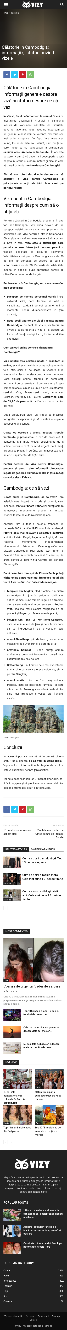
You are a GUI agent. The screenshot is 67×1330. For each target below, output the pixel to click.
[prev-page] (5, 908)
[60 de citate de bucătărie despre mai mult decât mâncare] (12, 1048)
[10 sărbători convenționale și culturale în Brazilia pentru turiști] (17, 1079)
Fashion (15, 12)
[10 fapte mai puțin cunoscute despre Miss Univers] (49, 1079)
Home (5, 12)
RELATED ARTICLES (16, 849)
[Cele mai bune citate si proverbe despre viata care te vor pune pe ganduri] (12, 1032)
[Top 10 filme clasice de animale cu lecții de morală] (49, 1115)
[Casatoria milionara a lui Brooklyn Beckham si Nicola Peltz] (12, 1248)
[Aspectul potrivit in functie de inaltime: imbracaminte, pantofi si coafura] (12, 1231)
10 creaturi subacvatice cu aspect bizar (18, 832)
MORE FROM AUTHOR (43, 849)
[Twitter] (14, 74)
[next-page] (11, 908)
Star (6, 980)
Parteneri (30, 1316)
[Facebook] (6, 74)
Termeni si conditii (13, 1316)
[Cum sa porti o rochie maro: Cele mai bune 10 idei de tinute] (12, 879)
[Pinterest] (22, 74)
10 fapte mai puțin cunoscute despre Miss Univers (48, 1096)
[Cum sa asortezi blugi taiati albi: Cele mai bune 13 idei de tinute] (12, 895)
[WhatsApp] (30, 74)
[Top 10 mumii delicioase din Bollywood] (17, 1115)
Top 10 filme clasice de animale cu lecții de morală (48, 1131)
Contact (33, 1319)
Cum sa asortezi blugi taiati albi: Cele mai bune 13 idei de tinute (41, 895)
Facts (6, 1087)
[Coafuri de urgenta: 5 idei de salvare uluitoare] (33, 960)
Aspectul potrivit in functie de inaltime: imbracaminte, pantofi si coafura (42, 1230)
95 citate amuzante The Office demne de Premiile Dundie (49, 834)
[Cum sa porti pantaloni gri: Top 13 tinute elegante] (12, 862)
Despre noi (43, 1316)
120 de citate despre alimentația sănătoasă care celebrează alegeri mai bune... (43, 1214)
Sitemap (56, 1316)
